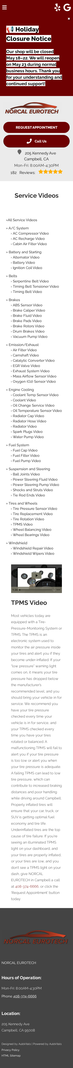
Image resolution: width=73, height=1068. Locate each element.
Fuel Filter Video (26, 455)
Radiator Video (25, 426)
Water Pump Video (28, 437)
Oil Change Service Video (34, 405)
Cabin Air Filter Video (30, 244)
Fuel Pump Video (27, 461)
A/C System (19, 228)
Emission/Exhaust (24, 345)
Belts (13, 276)
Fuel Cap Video (25, 450)
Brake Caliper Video (29, 310)
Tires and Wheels (23, 503)
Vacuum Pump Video (30, 336)
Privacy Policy (10, 1049)
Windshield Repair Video (33, 548)
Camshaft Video (26, 355)
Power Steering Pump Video (36, 485)
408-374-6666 (27, 886)
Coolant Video (24, 400)
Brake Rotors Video (28, 326)
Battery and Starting (25, 252)
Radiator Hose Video (29, 421)
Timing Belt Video (27, 292)
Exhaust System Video (31, 371)
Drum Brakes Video (29, 331)
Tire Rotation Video (28, 519)
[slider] (36, 590)
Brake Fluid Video (27, 316)
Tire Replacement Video (33, 514)
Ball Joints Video (26, 474)
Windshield (18, 543)
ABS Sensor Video (27, 305)
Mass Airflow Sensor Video (34, 376)
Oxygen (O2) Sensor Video (34, 381)
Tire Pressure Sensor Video (35, 508)
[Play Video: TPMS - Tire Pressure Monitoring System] (36, 575)
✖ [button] (69, 19)
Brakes (14, 300)
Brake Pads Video (27, 321)
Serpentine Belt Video (31, 281)
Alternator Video (26, 257)
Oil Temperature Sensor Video (37, 411)
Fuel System (19, 445)
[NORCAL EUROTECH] (32, 108)
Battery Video (24, 262)
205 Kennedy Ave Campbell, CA (40, 156)
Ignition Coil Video (27, 268)
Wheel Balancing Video (32, 529)
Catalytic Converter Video (34, 360)
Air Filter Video (25, 350)
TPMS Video (23, 524)
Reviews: (23, 172)
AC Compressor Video (31, 233)
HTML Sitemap (11, 1055)
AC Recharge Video (29, 239)
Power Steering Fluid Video (35, 479)
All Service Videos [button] (22, 220)
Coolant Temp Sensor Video (36, 395)
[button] (57, 7)
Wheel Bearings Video (31, 535)
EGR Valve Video (26, 366)
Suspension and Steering (29, 469)
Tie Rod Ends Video (29, 495)
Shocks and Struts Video (33, 490)
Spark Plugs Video (28, 432)
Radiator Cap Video (28, 416)
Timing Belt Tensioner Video (36, 286)
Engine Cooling (21, 390)
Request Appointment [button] (36, 127)
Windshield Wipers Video (33, 553)
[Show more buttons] (58, 590)
